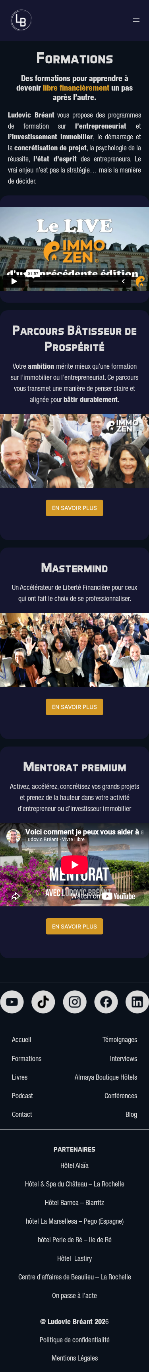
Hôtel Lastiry (74, 1259)
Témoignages (120, 1040)
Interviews (123, 1059)
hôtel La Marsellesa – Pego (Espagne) (75, 1222)
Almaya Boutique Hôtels (106, 1078)
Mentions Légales (75, 1359)
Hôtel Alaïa (74, 1166)
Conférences (120, 1096)
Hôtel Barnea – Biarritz (74, 1203)
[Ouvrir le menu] (136, 20)
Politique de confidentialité (75, 1340)
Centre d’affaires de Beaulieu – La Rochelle (74, 1277)
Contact (22, 1115)
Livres (19, 1078)
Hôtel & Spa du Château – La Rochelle (74, 1184)
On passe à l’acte (74, 1296)
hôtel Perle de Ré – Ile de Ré (75, 1240)
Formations (26, 1059)
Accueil (21, 1040)
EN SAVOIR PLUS (74, 507)
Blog (131, 1115)
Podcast (22, 1096)
